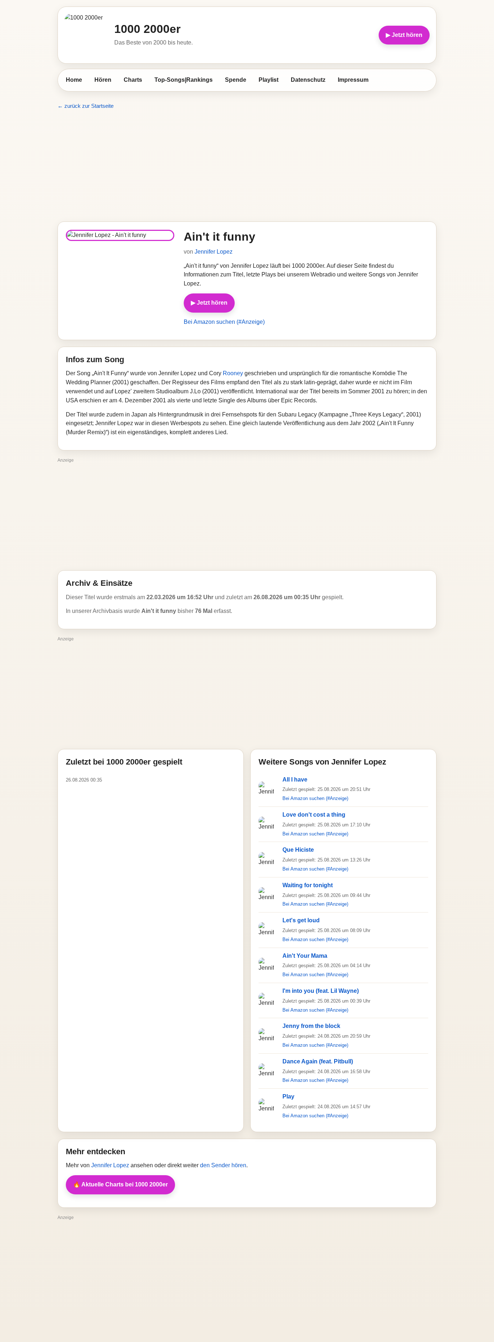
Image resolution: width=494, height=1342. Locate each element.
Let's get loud (301, 920)
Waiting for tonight (307, 885)
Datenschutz (308, 80)
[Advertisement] (247, 165)
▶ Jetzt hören (404, 35)
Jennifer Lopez (214, 252)
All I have (294, 779)
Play (288, 1096)
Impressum (353, 80)
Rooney (233, 373)
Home (74, 80)
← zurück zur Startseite (86, 106)
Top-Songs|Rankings (183, 80)
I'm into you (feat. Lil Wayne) (320, 991)
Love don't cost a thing (313, 815)
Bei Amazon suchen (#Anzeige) (224, 322)
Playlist (268, 80)
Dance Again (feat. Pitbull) (317, 1061)
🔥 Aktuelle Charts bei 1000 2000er (120, 1184)
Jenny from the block (311, 1026)
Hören (102, 80)
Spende (235, 80)
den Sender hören (223, 1165)
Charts (133, 80)
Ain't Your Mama (304, 956)
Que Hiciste (298, 850)
